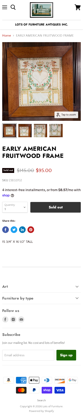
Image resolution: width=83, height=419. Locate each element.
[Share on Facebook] (5, 229)
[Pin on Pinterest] (30, 229)
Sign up (66, 355)
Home (6, 35)
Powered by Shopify (41, 411)
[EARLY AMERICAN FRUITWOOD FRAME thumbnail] (9, 130)
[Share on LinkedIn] (22, 229)
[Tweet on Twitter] (14, 229)
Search (41, 400)
